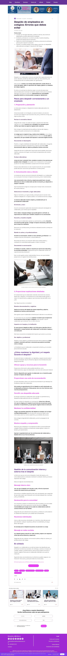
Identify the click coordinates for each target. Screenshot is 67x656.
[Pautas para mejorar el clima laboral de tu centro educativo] (33, 594)
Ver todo (56, 588)
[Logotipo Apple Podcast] (16, 639)
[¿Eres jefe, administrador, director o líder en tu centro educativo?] (50, 594)
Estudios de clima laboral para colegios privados (16, 601)
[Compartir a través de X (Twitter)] (17, 579)
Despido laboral (18, 572)
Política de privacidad (10, 654)
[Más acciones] (52, 18)
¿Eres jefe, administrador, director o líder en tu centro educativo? (50, 601)
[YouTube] (11, 639)
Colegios (46, 570)
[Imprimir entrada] (24, 579)
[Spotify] (13, 639)
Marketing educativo (30, 570)
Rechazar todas (55, 654)
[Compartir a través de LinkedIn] (19, 579)
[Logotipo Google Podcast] (20, 639)
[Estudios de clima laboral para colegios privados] (16, 594)
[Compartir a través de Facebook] (14, 579)
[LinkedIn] (9, 639)
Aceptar (62, 654)
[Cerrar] (65, 654)
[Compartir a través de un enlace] (22, 579)
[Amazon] (22, 639)
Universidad (22, 570)
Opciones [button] (49, 654)
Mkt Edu (16, 570)
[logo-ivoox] (18, 639)
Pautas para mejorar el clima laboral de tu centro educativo (33, 601)
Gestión (15, 575)
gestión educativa (39, 570)
